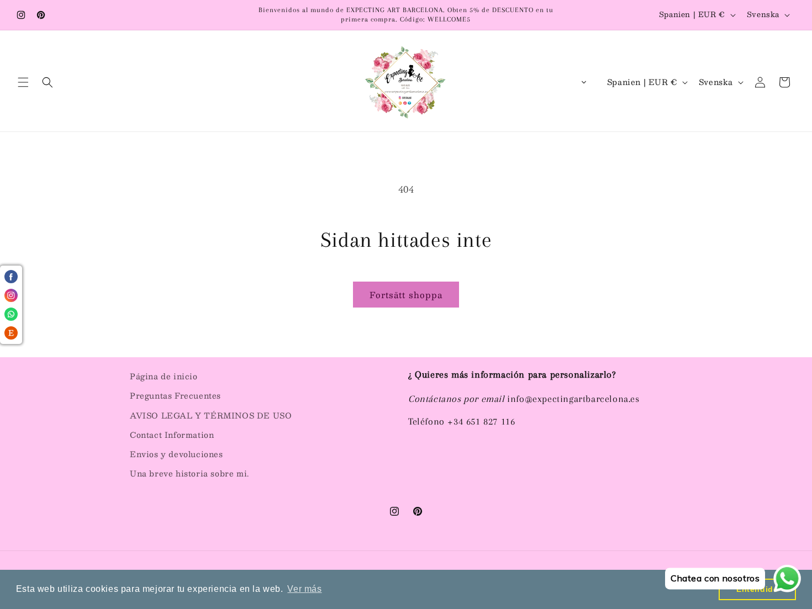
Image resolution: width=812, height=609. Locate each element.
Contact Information (172, 434)
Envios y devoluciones (176, 453)
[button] (23, 82)
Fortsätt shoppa (406, 294)
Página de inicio (164, 376)
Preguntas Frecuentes (175, 395)
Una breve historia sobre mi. (189, 473)
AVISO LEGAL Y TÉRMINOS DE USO (211, 415)
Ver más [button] (304, 589)
